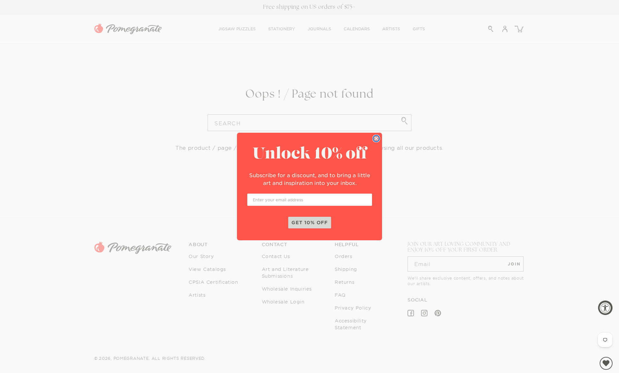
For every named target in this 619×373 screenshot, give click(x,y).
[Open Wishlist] (606, 363)
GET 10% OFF (309, 222)
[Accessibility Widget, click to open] (605, 308)
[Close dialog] (376, 138)
